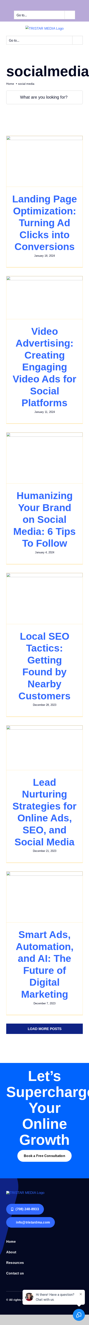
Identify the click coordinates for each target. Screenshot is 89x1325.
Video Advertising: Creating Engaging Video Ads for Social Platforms (44, 367)
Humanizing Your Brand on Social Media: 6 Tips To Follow (44, 519)
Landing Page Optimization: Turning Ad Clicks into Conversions (44, 222)
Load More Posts (44, 1029)
